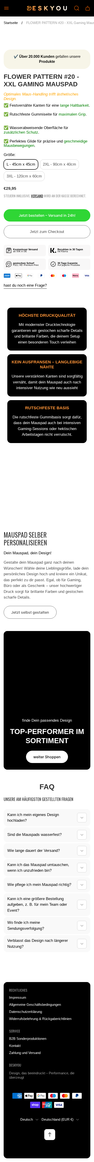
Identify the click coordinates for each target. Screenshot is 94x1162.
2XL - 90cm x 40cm (59, 164)
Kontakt (15, 1046)
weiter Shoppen (47, 757)
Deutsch (26, 1119)
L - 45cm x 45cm (21, 164)
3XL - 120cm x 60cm (24, 176)
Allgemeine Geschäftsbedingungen (35, 1004)
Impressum (17, 997)
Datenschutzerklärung (25, 1012)
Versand (37, 195)
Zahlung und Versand (25, 1053)
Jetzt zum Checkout (47, 232)
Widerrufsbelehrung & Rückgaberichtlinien (40, 1019)
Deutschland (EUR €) (57, 1119)
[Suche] (77, 8)
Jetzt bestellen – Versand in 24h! (47, 215)
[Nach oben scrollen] (49, 1134)
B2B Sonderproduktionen (27, 1039)
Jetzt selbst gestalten (30, 612)
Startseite (11, 23)
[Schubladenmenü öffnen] (6, 8)
